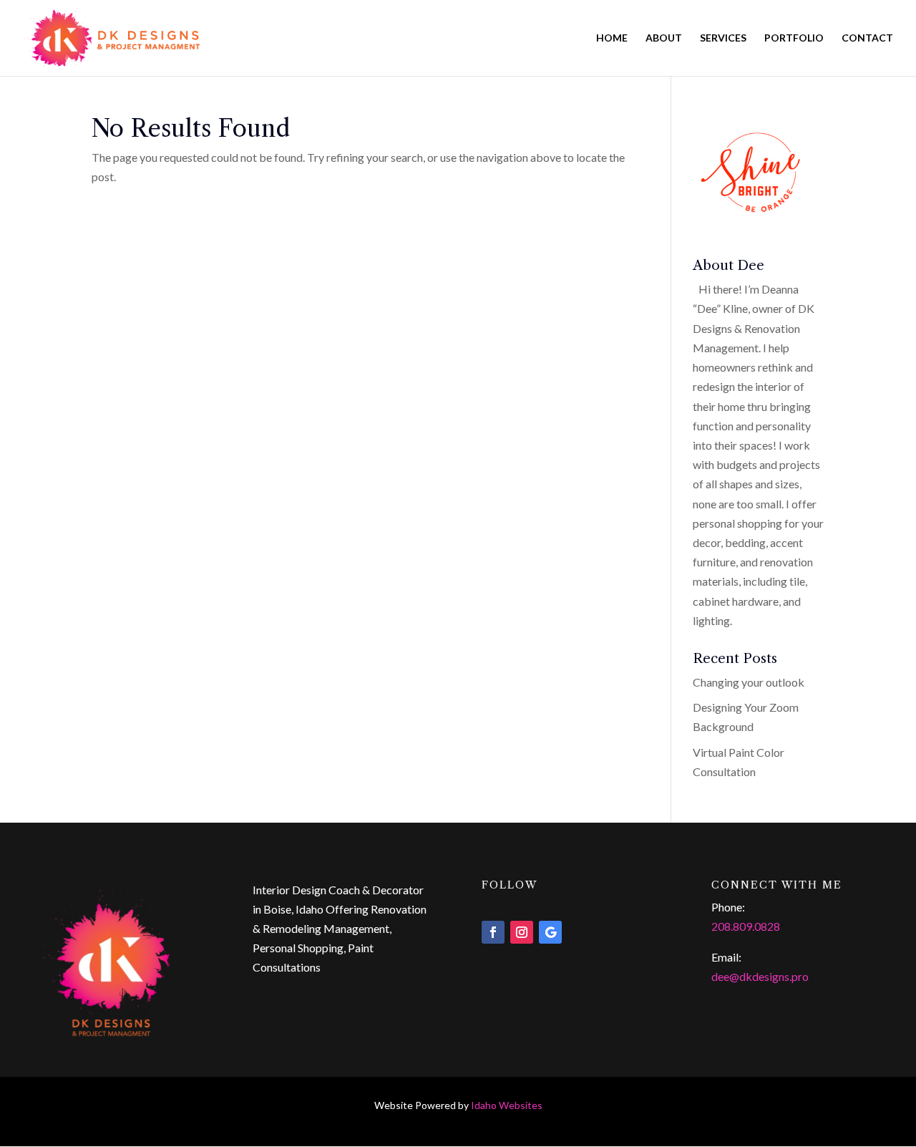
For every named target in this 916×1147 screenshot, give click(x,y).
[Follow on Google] (550, 932)
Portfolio (794, 38)
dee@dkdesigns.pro (760, 976)
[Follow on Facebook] (493, 932)
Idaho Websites (506, 1105)
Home (612, 38)
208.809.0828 (745, 926)
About (663, 38)
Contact (867, 38)
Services (723, 38)
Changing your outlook (748, 682)
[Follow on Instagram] (521, 932)
